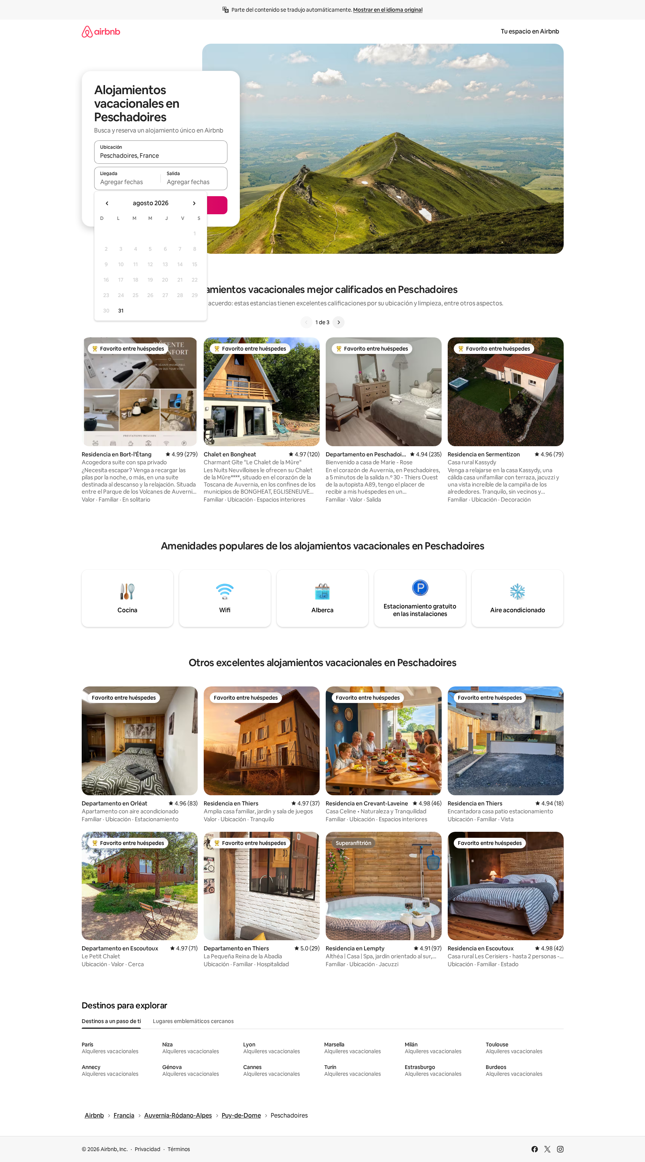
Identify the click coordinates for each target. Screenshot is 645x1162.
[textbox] (127, 181)
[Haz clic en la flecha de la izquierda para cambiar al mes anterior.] (107, 203)
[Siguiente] (338, 322)
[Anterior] (306, 322)
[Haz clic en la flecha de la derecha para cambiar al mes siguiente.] (194, 203)
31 (121, 310)
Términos (179, 1149)
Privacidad (147, 1149)
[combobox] (160, 155)
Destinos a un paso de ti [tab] (111, 1021)
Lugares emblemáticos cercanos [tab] (193, 1021)
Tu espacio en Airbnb (530, 31)
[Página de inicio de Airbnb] (101, 31)
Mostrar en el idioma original (387, 9)
